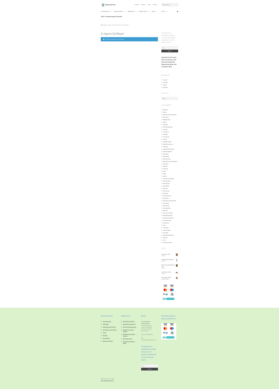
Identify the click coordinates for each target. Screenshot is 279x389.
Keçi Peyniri (165, 193)
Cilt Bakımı (165, 134)
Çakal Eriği (165, 124)
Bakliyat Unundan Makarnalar (169, 114)
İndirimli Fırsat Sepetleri (168, 178)
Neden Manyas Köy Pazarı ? (109, 327)
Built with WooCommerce (107, 380)
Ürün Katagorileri (105, 11)
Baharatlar (165, 109)
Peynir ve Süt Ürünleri (168, 213)
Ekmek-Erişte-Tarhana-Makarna (170, 161)
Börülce (164, 122)
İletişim (153, 11)
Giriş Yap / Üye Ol (143, 11)
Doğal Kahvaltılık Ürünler (168, 149)
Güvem (164, 171)
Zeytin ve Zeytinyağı (167, 242)
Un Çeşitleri (165, 232)
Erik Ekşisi (165, 166)
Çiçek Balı (165, 129)
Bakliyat (165, 112)
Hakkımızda (106, 324)
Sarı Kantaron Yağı (167, 220)
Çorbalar (165, 139)
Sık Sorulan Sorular (127, 338)
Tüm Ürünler (166, 227)
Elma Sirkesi (165, 163)
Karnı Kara (165, 188)
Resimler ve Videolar (108, 341)
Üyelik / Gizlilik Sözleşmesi (129, 327)
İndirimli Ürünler (166, 181)
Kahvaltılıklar (166, 186)
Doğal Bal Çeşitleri (167, 141)
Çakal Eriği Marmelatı (168, 127)
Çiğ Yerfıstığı (166, 131)
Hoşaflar (165, 176)
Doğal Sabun (166, 154)
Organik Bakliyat (167, 208)
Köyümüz (105, 335)
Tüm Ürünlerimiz (107, 321)
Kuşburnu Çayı (166, 205)
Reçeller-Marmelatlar (167, 215)
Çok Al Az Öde (166, 136)
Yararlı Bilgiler (106, 338)
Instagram (143, 4)
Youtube (149, 4)
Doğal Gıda (165, 146)
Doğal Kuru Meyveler (167, 151)
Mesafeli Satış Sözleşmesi (129, 324)
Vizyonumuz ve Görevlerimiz (110, 330)
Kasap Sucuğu (166, 190)
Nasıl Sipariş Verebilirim (129, 321)
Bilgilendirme (131, 11)
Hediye (164, 173)
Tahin (164, 225)
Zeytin (164, 240)
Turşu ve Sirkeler (166, 230)
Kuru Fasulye (166, 198)
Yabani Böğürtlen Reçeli (168, 235)
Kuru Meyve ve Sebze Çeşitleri (169, 200)
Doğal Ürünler (166, 156)
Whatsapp (155, 4)
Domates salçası (167, 159)
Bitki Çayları (166, 117)
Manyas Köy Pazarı (118, 11)
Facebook (136, 4)
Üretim (104, 332)
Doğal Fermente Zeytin (168, 144)
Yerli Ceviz (165, 237)
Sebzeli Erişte (166, 222)
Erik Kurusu (165, 168)
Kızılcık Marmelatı (167, 195)
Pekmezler (165, 210)
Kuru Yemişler (166, 203)
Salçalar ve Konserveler (168, 218)
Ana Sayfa (105, 25)
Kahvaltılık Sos (166, 183)
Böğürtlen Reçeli (166, 119)
